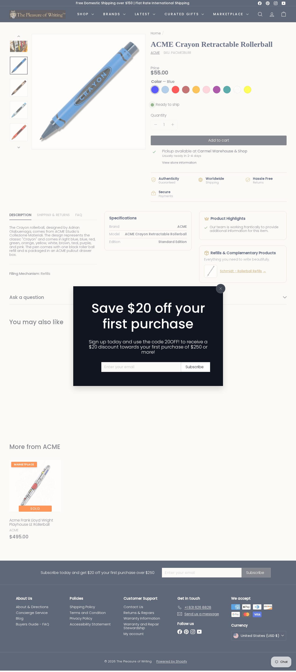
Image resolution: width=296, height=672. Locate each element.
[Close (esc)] (220, 288)
